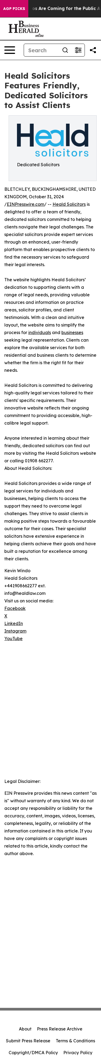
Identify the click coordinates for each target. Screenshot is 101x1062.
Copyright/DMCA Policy (33, 1052)
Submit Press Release (28, 1040)
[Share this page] (93, 50)
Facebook (15, 608)
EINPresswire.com (25, 204)
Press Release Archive (59, 1029)
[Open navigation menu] (9, 50)
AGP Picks (14, 8)
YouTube (13, 638)
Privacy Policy (77, 1052)
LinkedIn (13, 623)
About (25, 1029)
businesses (72, 332)
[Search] (65, 50)
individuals (39, 332)
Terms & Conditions (75, 1040)
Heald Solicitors (69, 204)
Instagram (15, 631)
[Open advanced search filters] (78, 50)
